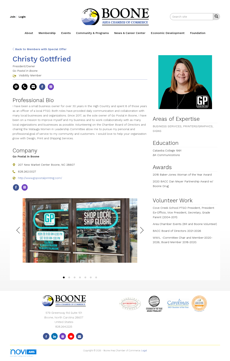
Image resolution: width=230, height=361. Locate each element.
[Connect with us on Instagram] (62, 336)
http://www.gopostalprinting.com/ (40, 178)
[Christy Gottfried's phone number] (24, 86)
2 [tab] (69, 277)
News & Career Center (129, 33)
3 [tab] (74, 277)
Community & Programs (92, 33)
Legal (144, 350)
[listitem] (14, 16)
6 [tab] (91, 277)
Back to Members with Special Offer (40, 49)
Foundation (197, 33)
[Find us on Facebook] (46, 336)
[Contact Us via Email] (79, 336)
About (29, 33)
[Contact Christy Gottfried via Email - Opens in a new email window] (33, 86)
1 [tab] (64, 277)
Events (66, 33)
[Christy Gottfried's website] (16, 86)
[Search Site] (215, 16)
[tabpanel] (80, 231)
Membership (47, 33)
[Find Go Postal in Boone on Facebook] (16, 187)
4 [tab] (80, 277)
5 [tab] (85, 277)
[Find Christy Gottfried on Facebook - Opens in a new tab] (42, 86)
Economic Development (168, 33)
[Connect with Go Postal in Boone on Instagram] (24, 187)
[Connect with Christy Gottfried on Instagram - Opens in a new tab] (50, 86)
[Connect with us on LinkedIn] (54, 336)
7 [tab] (96, 277)
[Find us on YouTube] (71, 336)
